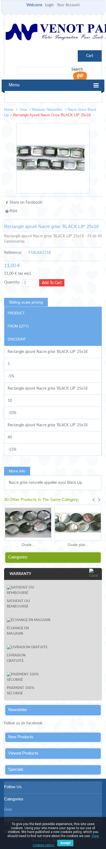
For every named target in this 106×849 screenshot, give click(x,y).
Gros (23, 110)
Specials (15, 769)
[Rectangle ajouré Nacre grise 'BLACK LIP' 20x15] (79, 110)
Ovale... (28, 544)
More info (17, 471)
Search (77, 69)
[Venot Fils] (53, 32)
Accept (65, 843)
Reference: (13, 253)
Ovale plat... (78, 544)
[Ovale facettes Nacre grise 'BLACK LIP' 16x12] (28, 523)
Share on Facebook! (26, 202)
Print (13, 211)
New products (20, 736)
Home (9, 110)
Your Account (68, 5)
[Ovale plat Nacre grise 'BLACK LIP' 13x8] (78, 523)
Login (49, 5)
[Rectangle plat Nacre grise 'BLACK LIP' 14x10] (95, 110)
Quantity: (12, 282)
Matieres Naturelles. (47, 110)
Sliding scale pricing (26, 302)
